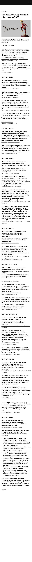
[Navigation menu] (29, 2)
